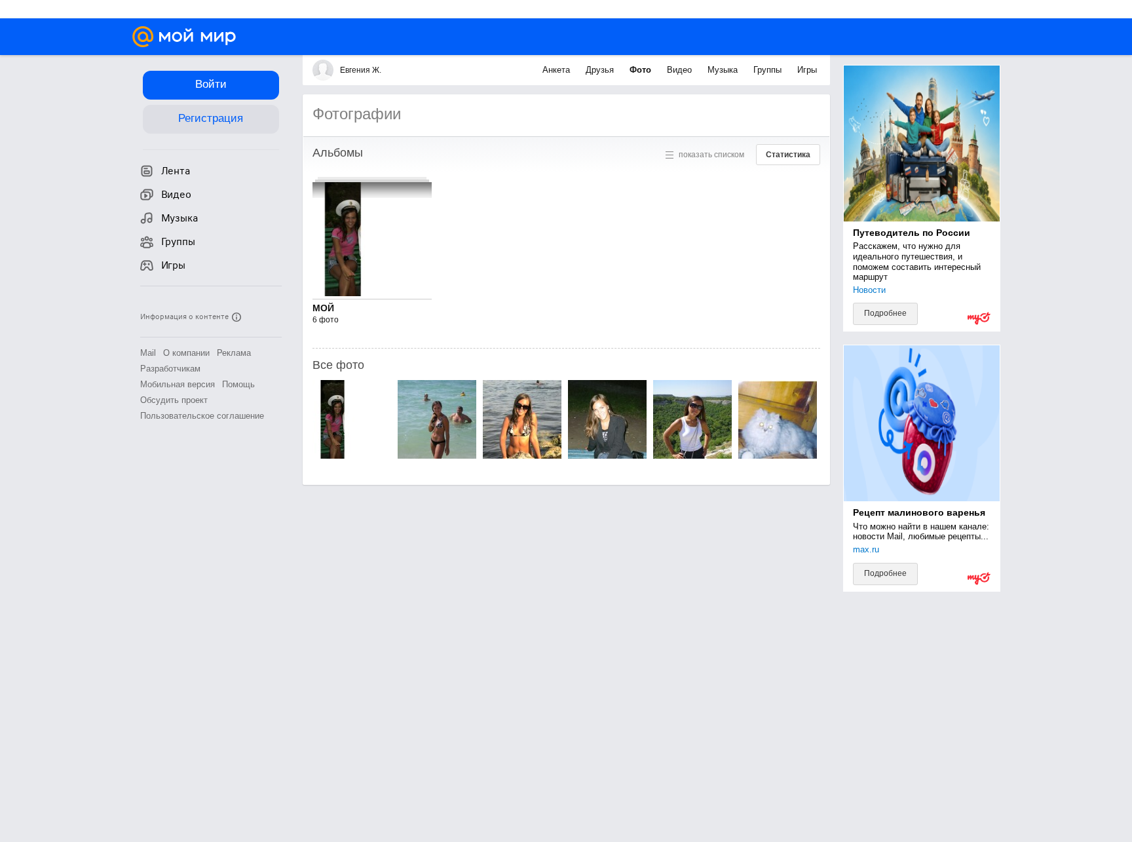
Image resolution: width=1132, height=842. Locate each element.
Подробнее (885, 313)
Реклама (234, 353)
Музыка (724, 70)
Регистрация (210, 118)
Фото (642, 70)
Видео (680, 70)
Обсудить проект (174, 400)
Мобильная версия (177, 384)
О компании (186, 353)
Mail (148, 353)
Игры (807, 70)
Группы (768, 70)
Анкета (557, 70)
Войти (211, 84)
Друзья (601, 70)
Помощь (238, 384)
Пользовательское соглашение (202, 416)
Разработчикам (170, 368)
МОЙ (323, 308)
